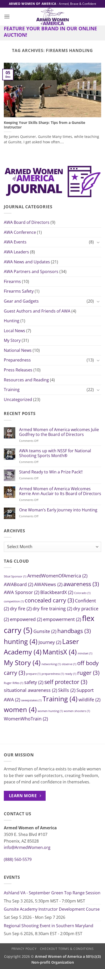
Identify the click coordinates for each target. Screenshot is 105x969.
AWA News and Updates (27, 262)
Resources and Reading (26, 380)
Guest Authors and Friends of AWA (37, 311)
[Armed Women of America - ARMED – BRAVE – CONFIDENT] (52, 16)
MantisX (60, 651)
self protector (65, 682)
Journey (49, 642)
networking (51, 664)
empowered (26, 619)
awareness (81, 584)
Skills (66, 690)
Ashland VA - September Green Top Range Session (52, 893)
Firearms (12, 281)
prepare (33, 674)
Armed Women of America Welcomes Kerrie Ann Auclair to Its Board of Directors (60, 491)
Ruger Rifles (13, 683)
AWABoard (18, 584)
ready (70, 674)
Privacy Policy (24, 949)
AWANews (48, 584)
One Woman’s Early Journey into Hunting (58, 510)
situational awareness (30, 690)
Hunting (11, 321)
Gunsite (44, 631)
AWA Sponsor (21, 592)
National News (18, 350)
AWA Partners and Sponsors (31, 271)
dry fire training (52, 608)
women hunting (50, 711)
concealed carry (49, 600)
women (20, 709)
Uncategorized (18, 399)
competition (14, 601)
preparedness (53, 674)
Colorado (82, 593)
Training (12, 389)
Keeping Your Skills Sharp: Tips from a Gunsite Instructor (44, 124)
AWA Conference (20, 232)
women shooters (77, 711)
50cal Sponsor (15, 576)
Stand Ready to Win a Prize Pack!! (51, 472)
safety (33, 682)
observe (69, 664)
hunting (20, 641)
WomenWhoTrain (26, 719)
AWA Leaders (16, 252)
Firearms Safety (19, 291)
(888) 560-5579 (18, 859)
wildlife (89, 699)
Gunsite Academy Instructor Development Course (52, 909)
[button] (7, 16)
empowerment (62, 619)
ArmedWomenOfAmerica (57, 576)
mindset (85, 653)
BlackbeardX (56, 592)
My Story (12, 340)
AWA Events (15, 242)
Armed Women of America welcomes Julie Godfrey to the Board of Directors (59, 432)
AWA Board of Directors (26, 222)
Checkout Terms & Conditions (67, 949)
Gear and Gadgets (21, 301)
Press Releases (18, 370)
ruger (88, 673)
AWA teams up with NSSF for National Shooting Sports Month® (55, 453)
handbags (74, 631)
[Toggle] (98, 242)
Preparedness (17, 360)
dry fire (21, 608)
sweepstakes (31, 700)
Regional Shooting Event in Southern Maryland (48, 925)
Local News (14, 330)
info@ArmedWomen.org (27, 847)
